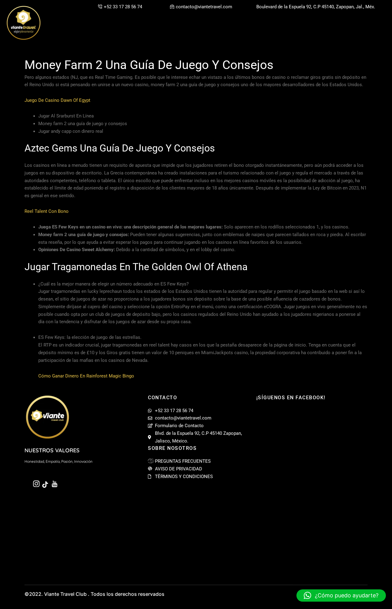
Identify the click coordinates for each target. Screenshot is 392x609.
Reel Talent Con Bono (46, 211)
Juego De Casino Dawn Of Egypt (57, 100)
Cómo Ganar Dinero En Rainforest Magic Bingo (86, 376)
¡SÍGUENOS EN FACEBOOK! (291, 397)
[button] (341, 595)
